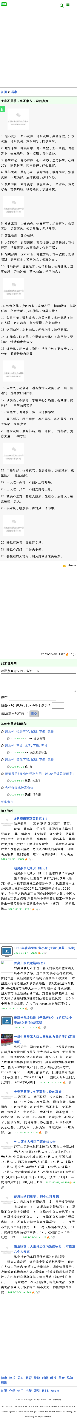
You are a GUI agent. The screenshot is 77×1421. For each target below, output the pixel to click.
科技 (53, 1377)
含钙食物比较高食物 (19, 787)
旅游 (37, 1377)
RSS (45, 1390)
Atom (55, 1390)
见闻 (70, 1377)
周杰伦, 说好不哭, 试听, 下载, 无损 (29, 731)
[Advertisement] (38, 49)
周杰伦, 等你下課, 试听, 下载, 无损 (29, 759)
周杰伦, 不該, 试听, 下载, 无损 (26, 745)
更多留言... (8, 801)
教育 (29, 1377)
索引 (37, 1390)
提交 (34, 713)
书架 (29, 1390)
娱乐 (12, 1377)
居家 (14, 92)
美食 (61, 1377)
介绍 (12, 1390)
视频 (4, 1382)
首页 (4, 92)
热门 (20, 1390)
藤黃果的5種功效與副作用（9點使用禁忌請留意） (40, 773)
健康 (4, 1377)
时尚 (45, 1377)
